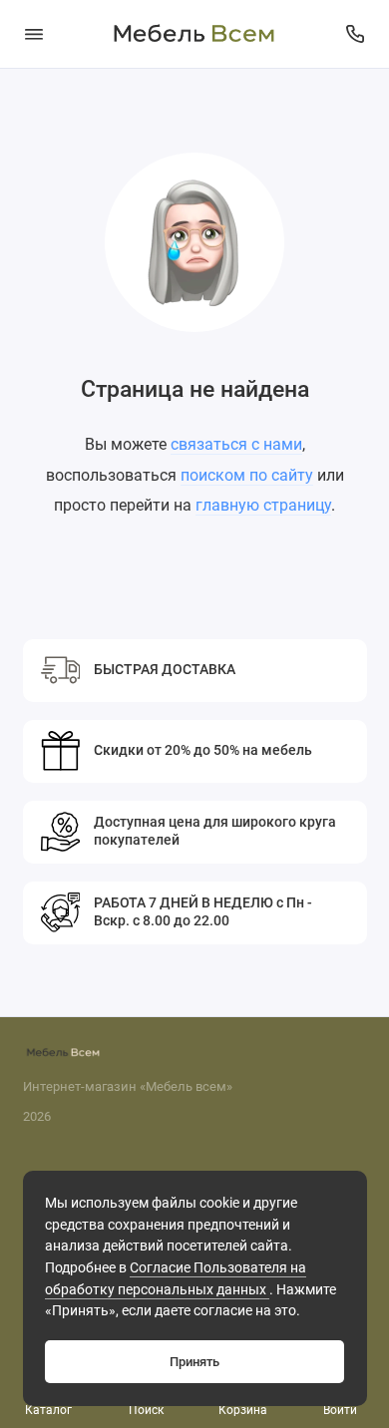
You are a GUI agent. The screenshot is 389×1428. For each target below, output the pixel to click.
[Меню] (34, 34)
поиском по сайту (247, 475)
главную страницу (263, 505)
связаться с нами (236, 444)
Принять (194, 1361)
